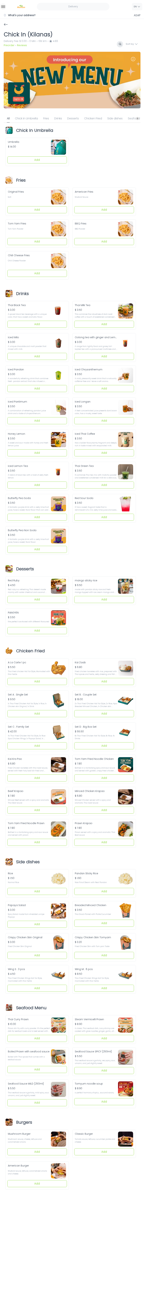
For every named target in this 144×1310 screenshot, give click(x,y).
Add (37, 160)
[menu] (3, 6)
